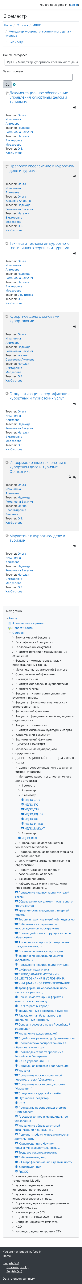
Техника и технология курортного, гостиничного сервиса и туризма (40, 245)
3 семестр (16, 42)
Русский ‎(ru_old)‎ (17, 1267)
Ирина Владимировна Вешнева (16, 510)
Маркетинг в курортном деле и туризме (37, 538)
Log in (74, 4)
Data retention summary (19, 1278)
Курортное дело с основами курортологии (34, 318)
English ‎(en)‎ (11, 1263)
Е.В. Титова (25, 294)
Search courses (13, 71)
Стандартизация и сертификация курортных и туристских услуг (40, 396)
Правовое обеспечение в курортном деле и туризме (42, 168)
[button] (15, 85)
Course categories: (15, 55)
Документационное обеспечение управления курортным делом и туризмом (39, 97)
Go (7, 84)
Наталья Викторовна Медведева (17, 140)
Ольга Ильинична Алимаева (16, 119)
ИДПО (37, 25)
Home (8, 25)
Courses (22, 25)
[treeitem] (41, 618)
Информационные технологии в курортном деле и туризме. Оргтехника (38, 467)
